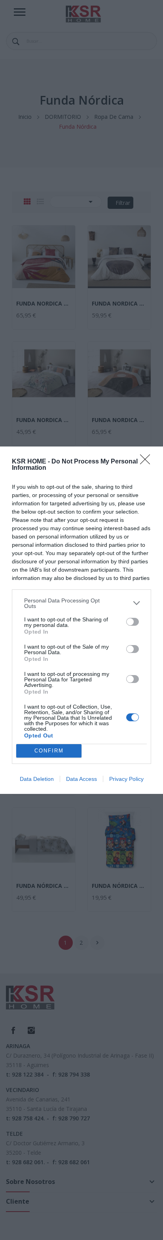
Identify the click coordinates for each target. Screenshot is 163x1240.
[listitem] (81, 603)
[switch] (132, 622)
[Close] (147, 461)
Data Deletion (37, 779)
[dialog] (81, 620)
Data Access (81, 779)
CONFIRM (49, 751)
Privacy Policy (126, 779)
